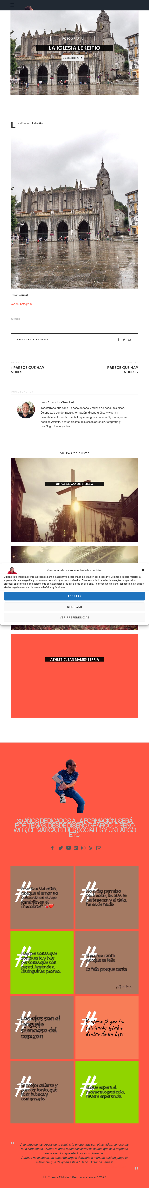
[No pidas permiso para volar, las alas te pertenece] (107, 897)
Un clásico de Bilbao (74, 483)
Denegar (74, 607)
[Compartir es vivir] (123, 339)
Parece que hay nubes (27, 369)
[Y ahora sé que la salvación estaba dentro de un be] (107, 1027)
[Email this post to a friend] (129, 339)
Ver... (74, 490)
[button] (143, 570)
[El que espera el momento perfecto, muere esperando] (107, 1092)
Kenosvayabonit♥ (117, 1166)
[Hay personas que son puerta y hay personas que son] (42, 962)
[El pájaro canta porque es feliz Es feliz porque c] (107, 962)
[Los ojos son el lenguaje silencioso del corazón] (42, 1027)
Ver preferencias (74, 617)
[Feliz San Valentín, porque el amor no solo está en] (42, 897)
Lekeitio (16, 319)
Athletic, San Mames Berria (74, 659)
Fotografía (72, 38)
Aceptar (74, 596)
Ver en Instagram (21, 304)
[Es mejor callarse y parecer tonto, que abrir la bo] (42, 1092)
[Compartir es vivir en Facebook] (118, 339)
